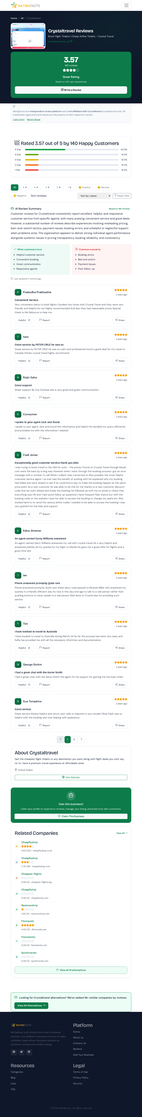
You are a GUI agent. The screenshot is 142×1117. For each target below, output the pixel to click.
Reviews (77, 1048)
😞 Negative (19, 195)
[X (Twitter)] (21, 1052)
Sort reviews (38, 195)
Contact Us (79, 1043)
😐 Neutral (103, 187)
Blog (13, 1077)
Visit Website (72, 777)
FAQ (13, 1089)
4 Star (18, 154)
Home (14, 18)
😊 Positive (84, 187)
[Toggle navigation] (126, 5)
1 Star (17, 169)
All (22, 18)
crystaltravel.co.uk (59, 41)
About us (78, 1037)
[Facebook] (14, 1052)
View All (120, 833)
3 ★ (47, 187)
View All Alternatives (29, 1005)
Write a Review (72, 89)
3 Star (18, 159)
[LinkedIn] (29, 1052)
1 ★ (70, 187)
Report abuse (33, 119)
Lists (13, 1083)
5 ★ (25, 187)
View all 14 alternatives (72, 970)
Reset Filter (123, 195)
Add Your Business (83, 1054)
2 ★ (59, 187)
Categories (17, 1071)
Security (77, 1083)
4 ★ (36, 187)
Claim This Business (72, 816)
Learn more (18, 119)
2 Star (18, 164)
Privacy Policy (80, 1077)
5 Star (18, 149)
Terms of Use (80, 1071)
